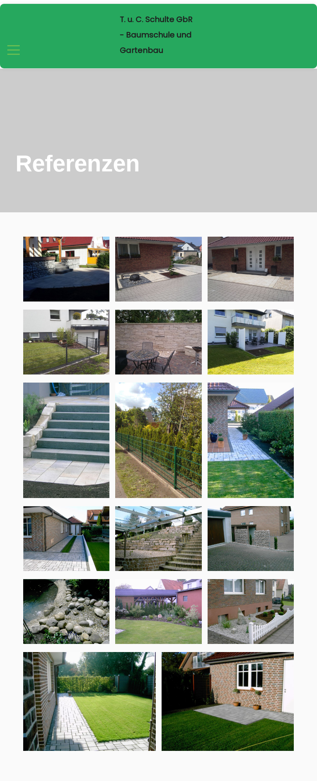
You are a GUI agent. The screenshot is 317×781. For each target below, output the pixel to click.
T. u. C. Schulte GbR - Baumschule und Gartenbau (156, 35)
